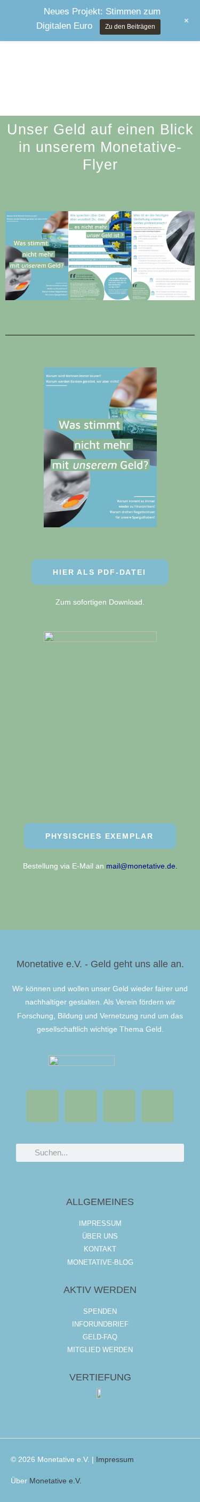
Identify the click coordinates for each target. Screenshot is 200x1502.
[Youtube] (119, 1106)
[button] (16, 242)
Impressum (115, 1460)
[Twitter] (81, 1106)
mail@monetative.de (140, 866)
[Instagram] (157, 1106)
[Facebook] (42, 1106)
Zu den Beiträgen (130, 26)
